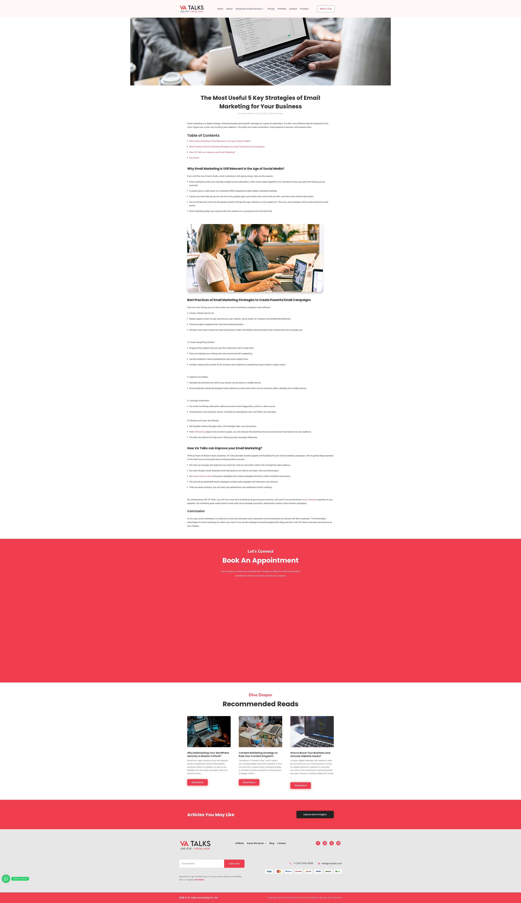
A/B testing (199, 431)
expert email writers (202, 476)
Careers (281, 843)
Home (220, 8)
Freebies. (200, 879)
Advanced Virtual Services (249, 8)
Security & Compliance (331, 897)
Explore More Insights (315, 814)
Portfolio (282, 8)
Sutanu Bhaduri (247, 113)
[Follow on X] (331, 843)
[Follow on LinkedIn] (325, 843)
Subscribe (234, 863)
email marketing (309, 499)
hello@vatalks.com (332, 863)
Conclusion (194, 157)
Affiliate (239, 843)
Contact (293, 8)
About (229, 8)
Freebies (304, 8)
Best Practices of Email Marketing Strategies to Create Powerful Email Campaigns (227, 146)
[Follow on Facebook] (318, 843)
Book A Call (326, 8)
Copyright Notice (275, 897)
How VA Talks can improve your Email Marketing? (212, 152)
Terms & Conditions (308, 897)
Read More (197, 782)
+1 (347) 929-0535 (303, 863)
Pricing (271, 8)
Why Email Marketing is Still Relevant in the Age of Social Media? (220, 141)
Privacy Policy (291, 897)
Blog (271, 843)
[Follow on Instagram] (338, 843)
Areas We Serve (255, 843)
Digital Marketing (276, 113)
